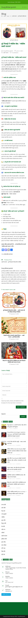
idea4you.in (8, 591)
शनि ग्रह (3, 548)
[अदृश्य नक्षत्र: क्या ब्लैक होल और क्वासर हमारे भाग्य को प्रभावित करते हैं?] (3, 469)
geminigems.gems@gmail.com (14, 586)
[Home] (1, 16)
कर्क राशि (3, 507)
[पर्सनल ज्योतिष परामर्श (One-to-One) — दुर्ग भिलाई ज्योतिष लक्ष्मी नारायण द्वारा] (3, 493)
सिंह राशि (3, 551)
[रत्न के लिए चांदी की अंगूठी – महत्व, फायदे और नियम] (3, 443)
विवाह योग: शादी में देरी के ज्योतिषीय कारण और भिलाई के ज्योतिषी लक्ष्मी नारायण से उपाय (14, 361)
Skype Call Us (6, 594)
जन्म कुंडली (3, 514)
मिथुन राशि (3, 523)
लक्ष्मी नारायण (5, 52)
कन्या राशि (3, 504)
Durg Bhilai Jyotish (8, 7)
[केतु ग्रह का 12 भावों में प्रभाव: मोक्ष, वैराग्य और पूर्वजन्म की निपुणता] (3, 426)
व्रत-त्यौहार (3, 545)
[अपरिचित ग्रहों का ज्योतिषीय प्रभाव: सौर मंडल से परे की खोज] (3, 476)
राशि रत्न (3, 529)
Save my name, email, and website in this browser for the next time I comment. (12, 402)
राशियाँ (2, 532)
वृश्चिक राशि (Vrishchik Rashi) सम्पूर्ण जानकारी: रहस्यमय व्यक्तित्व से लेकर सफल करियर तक (16, 451)
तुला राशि (3, 520)
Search (3, 414)
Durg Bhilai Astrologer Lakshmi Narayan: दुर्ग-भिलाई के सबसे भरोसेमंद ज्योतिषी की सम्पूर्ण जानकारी (16, 434)
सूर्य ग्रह (3, 554)
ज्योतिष (18, 63)
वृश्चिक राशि (4, 539)
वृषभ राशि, (3, 542)
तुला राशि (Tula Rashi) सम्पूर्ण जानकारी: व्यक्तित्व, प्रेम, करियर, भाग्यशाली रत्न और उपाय (16, 460)
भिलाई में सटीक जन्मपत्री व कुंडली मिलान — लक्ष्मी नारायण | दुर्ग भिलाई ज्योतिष (14, 336)
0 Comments (15, 52)
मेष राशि (3, 526)
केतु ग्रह (3, 511)
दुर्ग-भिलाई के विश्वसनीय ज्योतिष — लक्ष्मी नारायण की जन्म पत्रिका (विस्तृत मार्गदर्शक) (14, 311)
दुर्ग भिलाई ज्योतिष (6, 254)
